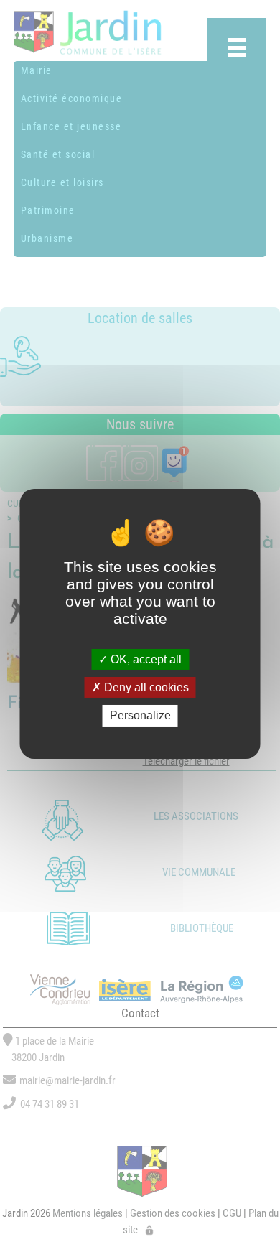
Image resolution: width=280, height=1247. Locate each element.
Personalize (140, 715)
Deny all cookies (145, 687)
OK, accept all (145, 659)
